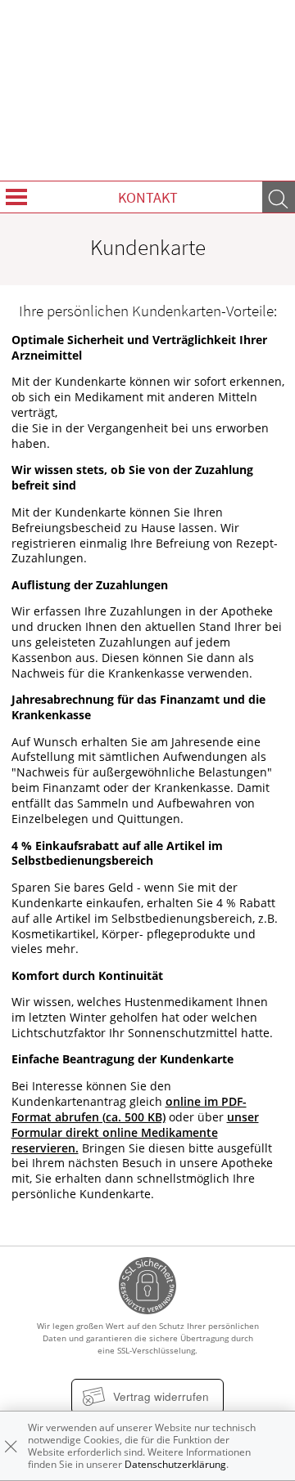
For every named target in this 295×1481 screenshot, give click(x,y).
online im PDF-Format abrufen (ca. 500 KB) (129, 1109)
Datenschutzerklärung (175, 1464)
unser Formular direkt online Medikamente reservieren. (135, 1133)
